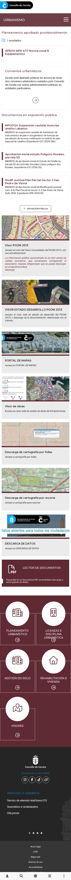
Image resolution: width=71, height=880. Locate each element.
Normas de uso (36, 862)
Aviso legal (36, 846)
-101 (63, 827)
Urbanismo (14, 20)
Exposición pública (37, 208)
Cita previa (13, 813)
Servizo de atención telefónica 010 (27, 801)
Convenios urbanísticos (35, 100)
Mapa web (35, 856)
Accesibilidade (35, 867)
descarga (10, 269)
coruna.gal (10, 5)
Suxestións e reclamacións (22, 807)
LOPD (35, 851)
